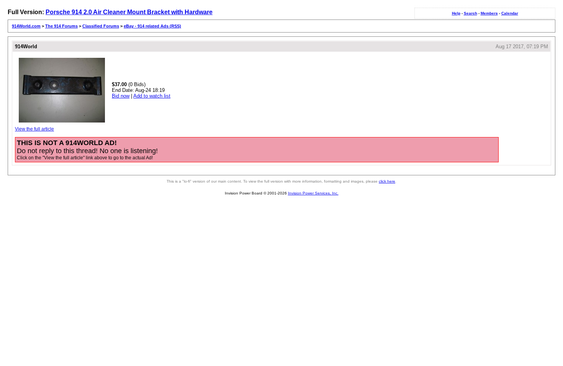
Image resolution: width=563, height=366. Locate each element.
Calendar (509, 13)
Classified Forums (100, 26)
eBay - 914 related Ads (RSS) (152, 26)
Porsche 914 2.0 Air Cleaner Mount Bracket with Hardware (129, 12)
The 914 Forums (61, 26)
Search (470, 13)
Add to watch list (151, 96)
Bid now (120, 96)
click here (387, 181)
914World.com (26, 26)
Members (489, 13)
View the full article (34, 129)
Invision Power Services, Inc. (313, 193)
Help (456, 13)
